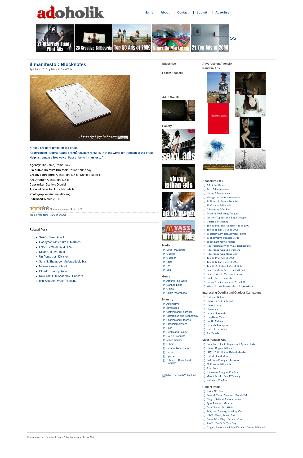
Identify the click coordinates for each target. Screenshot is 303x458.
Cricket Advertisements (219, 278)
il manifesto (42, 214)
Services (171, 352)
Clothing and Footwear (179, 311)
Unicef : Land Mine (217, 356)
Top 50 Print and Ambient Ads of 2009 (228, 225)
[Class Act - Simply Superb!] (47, 208)
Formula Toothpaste (217, 325)
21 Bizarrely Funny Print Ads (223, 201)
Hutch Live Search (217, 329)
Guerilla (170, 253)
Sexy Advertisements (218, 189)
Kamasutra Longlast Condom (223, 372)
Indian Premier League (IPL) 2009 (226, 282)
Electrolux (212, 309)
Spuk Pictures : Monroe (219, 403)
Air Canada (213, 333)
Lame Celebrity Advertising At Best (226, 269)
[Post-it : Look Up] (250, 115)
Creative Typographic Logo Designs (226, 217)
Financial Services (176, 323)
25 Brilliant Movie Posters (221, 241)
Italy (52, 214)
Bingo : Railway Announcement (224, 399)
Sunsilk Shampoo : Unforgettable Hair (63, 261)
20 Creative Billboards (219, 205)
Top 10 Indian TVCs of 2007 (223, 261)
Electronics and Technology (182, 315)
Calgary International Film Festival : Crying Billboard (236, 427)
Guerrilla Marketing (217, 221)
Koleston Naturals (216, 296)
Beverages (172, 307)
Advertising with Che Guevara (223, 249)
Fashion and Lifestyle (178, 319)
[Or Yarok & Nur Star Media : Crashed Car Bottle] (218, 101)
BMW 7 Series (214, 305)
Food (169, 327)
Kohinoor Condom (217, 380)
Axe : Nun (212, 368)
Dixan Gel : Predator (52, 252)
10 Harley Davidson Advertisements (226, 233)
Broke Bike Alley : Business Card (225, 419)
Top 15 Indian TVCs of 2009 (223, 229)
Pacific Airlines (215, 321)
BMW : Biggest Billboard (220, 348)
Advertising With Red (218, 209)
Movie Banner (174, 340)
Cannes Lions (174, 284)
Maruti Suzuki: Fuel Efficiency (224, 376)
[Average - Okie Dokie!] (36, 208)
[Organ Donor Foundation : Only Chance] (250, 147)
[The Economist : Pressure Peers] (218, 133)
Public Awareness (176, 292)
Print (169, 261)
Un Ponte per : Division (54, 256)
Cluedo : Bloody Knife (53, 271)
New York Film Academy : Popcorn (61, 276)
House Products (175, 336)
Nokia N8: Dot (215, 391)
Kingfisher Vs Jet (216, 317)
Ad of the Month (216, 185)
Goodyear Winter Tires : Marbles (59, 242)
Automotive (172, 303)
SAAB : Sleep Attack (52, 237)
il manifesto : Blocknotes (58, 64)
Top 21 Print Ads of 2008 (221, 257)
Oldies (170, 288)
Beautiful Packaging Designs (222, 213)
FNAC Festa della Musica (55, 247)
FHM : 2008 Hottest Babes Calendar (226, 352)
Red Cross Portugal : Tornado (223, 360)
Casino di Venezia (216, 313)
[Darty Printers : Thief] (250, 93)
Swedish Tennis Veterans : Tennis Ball (227, 395)
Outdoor (171, 257)
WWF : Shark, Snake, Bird (221, 415)
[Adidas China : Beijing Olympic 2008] (250, 168)
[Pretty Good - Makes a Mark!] (43, 208)
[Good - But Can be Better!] (40, 208)
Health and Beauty (176, 332)
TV (168, 265)
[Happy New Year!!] (218, 163)
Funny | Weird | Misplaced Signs (224, 273)
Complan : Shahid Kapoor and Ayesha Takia (231, 344)
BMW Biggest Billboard (220, 300)
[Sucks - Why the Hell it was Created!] (32, 208)
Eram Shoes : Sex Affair (220, 407)
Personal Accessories (179, 348)
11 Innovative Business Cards (223, 237)
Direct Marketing (175, 249)
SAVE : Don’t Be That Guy (221, 423)
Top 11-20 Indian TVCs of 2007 (224, 265)
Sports (170, 356)
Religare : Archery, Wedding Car (224, 411)
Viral (168, 269)
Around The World (176, 280)
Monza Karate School (53, 266)
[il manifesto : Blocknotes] (80, 140)
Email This (66, 69)
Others (170, 344)
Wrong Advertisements (219, 193)
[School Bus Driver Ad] (218, 168)
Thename (61, 214)
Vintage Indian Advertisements (223, 197)
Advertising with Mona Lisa (222, 253)
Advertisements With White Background (229, 245)
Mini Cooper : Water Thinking (57, 280)
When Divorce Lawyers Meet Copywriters (230, 286)
